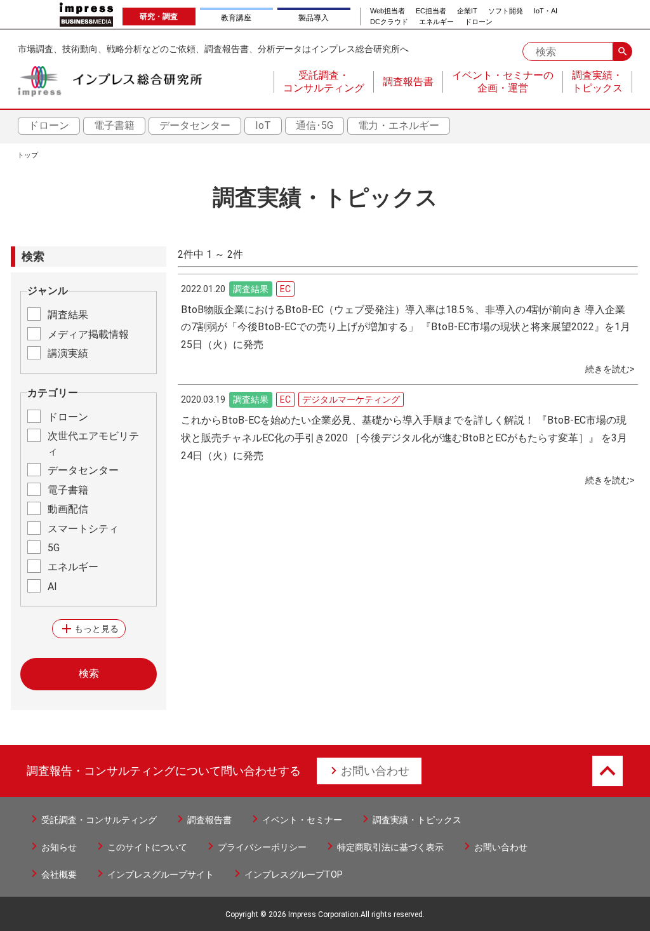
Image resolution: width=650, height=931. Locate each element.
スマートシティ (83, 529)
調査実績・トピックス (417, 820)
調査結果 (68, 315)
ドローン (479, 21)
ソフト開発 (505, 11)
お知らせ (59, 847)
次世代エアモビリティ (93, 443)
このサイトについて (147, 847)
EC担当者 (431, 11)
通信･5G (314, 125)
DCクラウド (389, 21)
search (622, 51)
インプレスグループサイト (160, 874)
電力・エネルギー (398, 125)
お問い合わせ (375, 770)
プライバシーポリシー (262, 847)
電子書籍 (114, 125)
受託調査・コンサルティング (99, 820)
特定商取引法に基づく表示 (390, 847)
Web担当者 (387, 11)
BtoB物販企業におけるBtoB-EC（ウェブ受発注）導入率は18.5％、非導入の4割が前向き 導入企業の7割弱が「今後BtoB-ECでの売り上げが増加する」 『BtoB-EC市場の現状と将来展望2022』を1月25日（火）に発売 (405, 327)
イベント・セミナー (302, 820)
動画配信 (68, 509)
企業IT (467, 11)
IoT (263, 125)
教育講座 (236, 17)
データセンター (194, 125)
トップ (27, 155)
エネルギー (436, 21)
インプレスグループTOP (293, 874)
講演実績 (68, 353)
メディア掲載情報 (88, 334)
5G (54, 548)
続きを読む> (610, 369)
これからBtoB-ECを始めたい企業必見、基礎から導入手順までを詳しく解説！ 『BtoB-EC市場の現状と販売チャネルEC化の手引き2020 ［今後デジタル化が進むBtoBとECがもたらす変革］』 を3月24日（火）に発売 (404, 438)
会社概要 (59, 874)
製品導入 (313, 17)
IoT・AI (545, 11)
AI (52, 586)
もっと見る (89, 628)
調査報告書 (209, 820)
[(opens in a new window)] (86, 15)
